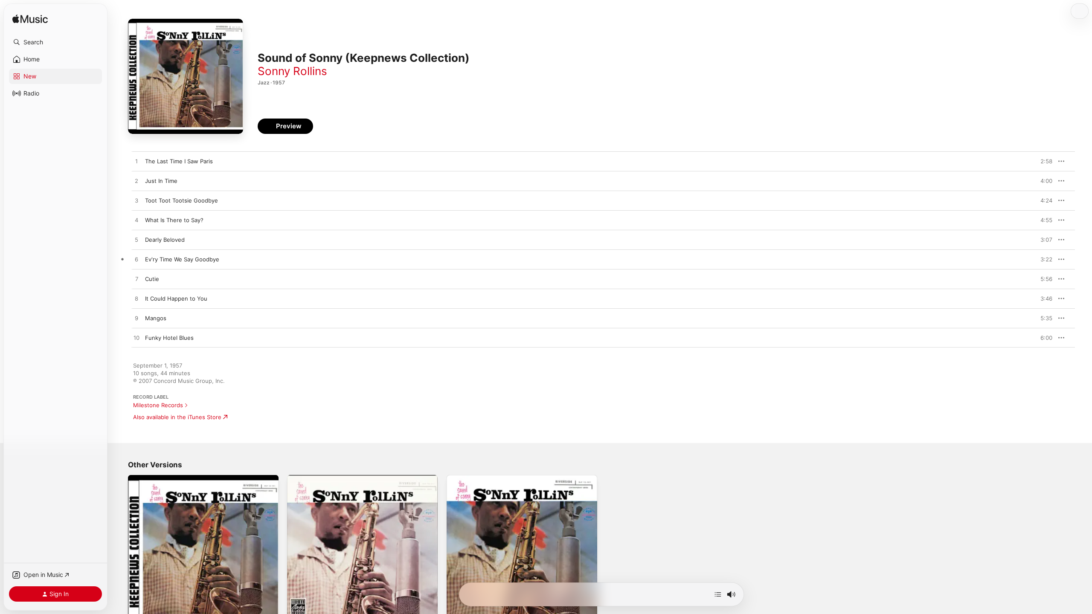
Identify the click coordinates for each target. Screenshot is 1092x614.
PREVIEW (1043, 161)
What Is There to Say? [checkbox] (174, 220)
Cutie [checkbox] (152, 278)
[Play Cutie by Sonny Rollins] (136, 279)
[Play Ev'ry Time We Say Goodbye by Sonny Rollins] (136, 260)
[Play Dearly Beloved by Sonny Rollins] (136, 240)
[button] (55, 42)
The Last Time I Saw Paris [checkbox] (179, 161)
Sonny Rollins (292, 71)
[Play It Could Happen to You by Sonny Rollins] (136, 299)
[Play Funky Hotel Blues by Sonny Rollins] (136, 338)
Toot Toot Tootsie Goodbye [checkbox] (181, 200)
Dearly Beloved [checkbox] (165, 239)
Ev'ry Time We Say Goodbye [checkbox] (182, 259)
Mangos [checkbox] (155, 318)
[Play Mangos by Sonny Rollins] (136, 318)
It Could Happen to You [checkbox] (176, 298)
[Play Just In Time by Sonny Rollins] (136, 181)
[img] (30, 19)
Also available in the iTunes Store (177, 417)
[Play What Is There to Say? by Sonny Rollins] (136, 220)
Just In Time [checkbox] (161, 180)
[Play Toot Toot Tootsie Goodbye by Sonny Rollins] (136, 201)
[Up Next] (718, 594)
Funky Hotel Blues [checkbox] (169, 337)
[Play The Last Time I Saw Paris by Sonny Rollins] (136, 161)
